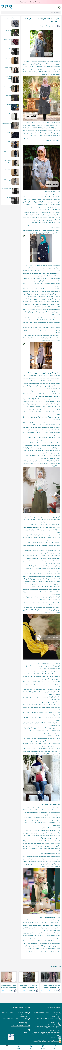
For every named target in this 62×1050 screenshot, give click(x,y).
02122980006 (54, 1017)
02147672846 (53, 1030)
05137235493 (22, 1023)
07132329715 (22, 1017)
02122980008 (54, 1038)
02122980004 (54, 1023)
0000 (25, 1032)
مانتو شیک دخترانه (52, 140)
